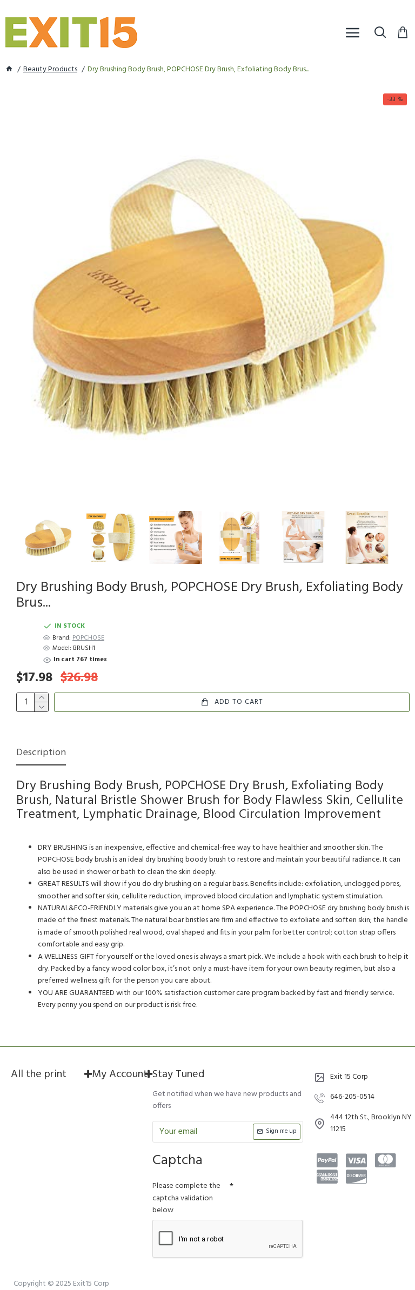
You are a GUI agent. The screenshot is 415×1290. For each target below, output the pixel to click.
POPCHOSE (88, 638)
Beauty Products (50, 70)
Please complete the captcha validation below (186, 1198)
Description (41, 754)
